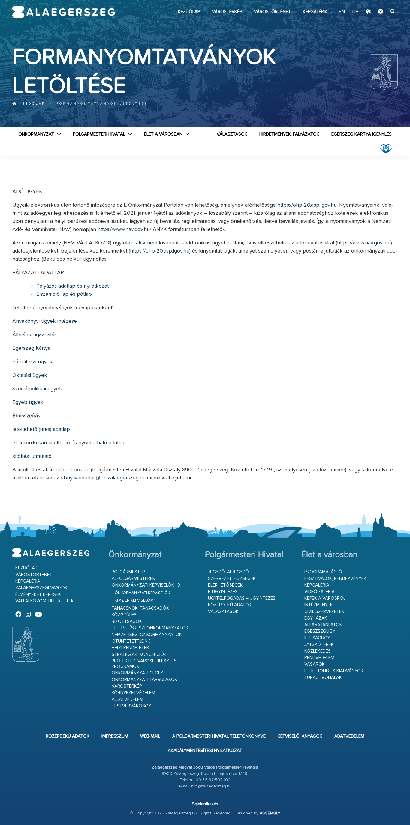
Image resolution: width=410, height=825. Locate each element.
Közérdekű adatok (230, 605)
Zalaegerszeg (63, 12)
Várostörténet (272, 12)
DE (355, 12)
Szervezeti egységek (232, 578)
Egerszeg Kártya (31, 348)
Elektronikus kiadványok (333, 671)
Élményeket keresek (38, 594)
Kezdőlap (189, 12)
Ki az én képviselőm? (135, 600)
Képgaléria (315, 12)
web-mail (150, 736)
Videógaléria (319, 592)
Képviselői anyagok (300, 736)
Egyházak (315, 618)
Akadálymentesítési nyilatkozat (205, 750)
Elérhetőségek (225, 585)
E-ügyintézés (223, 592)
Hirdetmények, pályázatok (289, 134)
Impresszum (114, 736)
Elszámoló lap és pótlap (64, 294)
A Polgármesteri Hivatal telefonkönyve (219, 736)
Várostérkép (227, 12)
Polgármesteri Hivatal (99, 134)
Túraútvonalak (323, 677)
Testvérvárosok (131, 706)
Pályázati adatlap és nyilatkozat (72, 286)
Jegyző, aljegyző (228, 572)
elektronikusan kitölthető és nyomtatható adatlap (69, 443)
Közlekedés (317, 651)
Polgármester (128, 572)
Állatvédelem (127, 699)
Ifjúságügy (317, 638)
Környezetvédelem (133, 693)
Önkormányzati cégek (137, 673)
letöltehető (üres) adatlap (41, 429)
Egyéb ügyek (28, 402)
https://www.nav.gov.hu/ (124, 229)
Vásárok (314, 664)
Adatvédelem (349, 736)
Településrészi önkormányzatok (150, 628)
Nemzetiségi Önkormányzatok (147, 634)
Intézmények (318, 605)
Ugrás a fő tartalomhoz (383, 2)
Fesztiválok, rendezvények (335, 578)
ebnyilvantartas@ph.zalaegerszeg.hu (103, 478)
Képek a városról (324, 598)
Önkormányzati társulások (144, 679)
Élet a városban (163, 134)
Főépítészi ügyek (32, 361)
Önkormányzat (36, 134)
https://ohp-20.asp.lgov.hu (307, 205)
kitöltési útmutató (32, 456)
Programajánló (323, 572)
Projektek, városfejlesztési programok (145, 664)
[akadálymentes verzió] (380, 12)
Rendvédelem (319, 658)
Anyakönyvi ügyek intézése (44, 321)
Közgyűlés (124, 615)
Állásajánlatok (323, 624)
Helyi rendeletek (130, 648)
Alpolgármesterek (133, 578)
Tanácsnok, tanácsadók (140, 608)
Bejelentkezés (205, 804)
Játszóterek (319, 644)
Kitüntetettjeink (131, 641)
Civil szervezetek (324, 611)
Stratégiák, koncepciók (139, 654)
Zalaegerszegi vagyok (41, 588)
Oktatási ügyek (29, 375)
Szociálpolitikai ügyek (37, 389)
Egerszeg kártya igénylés (361, 134)
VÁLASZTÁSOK (232, 134)
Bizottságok (127, 621)
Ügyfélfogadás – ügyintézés (242, 598)
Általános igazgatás (34, 335)
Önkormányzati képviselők (143, 585)
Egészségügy (319, 631)
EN (342, 12)
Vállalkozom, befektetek (44, 601)
